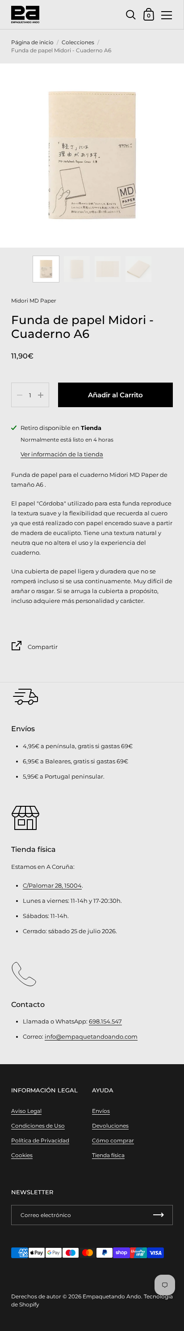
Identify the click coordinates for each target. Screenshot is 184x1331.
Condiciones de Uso (38, 1125)
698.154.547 (105, 1021)
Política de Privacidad (40, 1140)
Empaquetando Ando (112, 1296)
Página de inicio (32, 42)
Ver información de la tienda (62, 454)
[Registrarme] (158, 1215)
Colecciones (78, 42)
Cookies (22, 1155)
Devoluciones (110, 1125)
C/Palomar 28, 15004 (52, 885)
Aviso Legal (26, 1111)
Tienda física (108, 1155)
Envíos (101, 1111)
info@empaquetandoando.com (91, 1036)
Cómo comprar (113, 1140)
